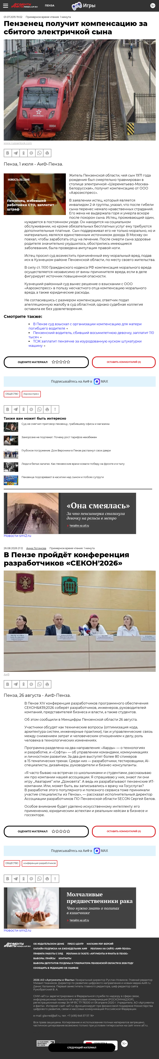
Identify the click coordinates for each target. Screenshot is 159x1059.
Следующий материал (81, 1047)
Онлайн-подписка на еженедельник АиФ (60, 948)
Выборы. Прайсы (44, 958)
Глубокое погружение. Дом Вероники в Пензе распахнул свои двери (66, 450)
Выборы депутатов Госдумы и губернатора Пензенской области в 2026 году (83, 963)
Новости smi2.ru (17, 536)
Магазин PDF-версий (100, 944)
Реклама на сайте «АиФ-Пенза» (110, 948)
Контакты (65, 958)
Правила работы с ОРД (48, 953)
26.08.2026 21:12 (13, 548)
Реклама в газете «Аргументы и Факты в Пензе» (97, 953)
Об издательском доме (48, 944)
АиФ (7, 674)
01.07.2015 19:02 (13, 17)
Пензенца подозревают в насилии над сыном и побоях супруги (63, 477)
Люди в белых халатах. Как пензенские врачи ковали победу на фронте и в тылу (73, 463)
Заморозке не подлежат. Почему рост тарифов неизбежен (59, 437)
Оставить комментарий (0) (124, 362)
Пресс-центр (75, 944)
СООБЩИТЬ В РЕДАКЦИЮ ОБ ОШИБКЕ (55, 968)
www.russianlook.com (18, 143)
